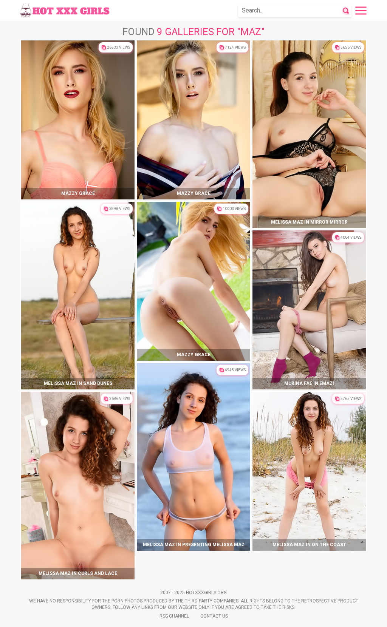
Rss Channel (174, 616)
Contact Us (214, 616)
